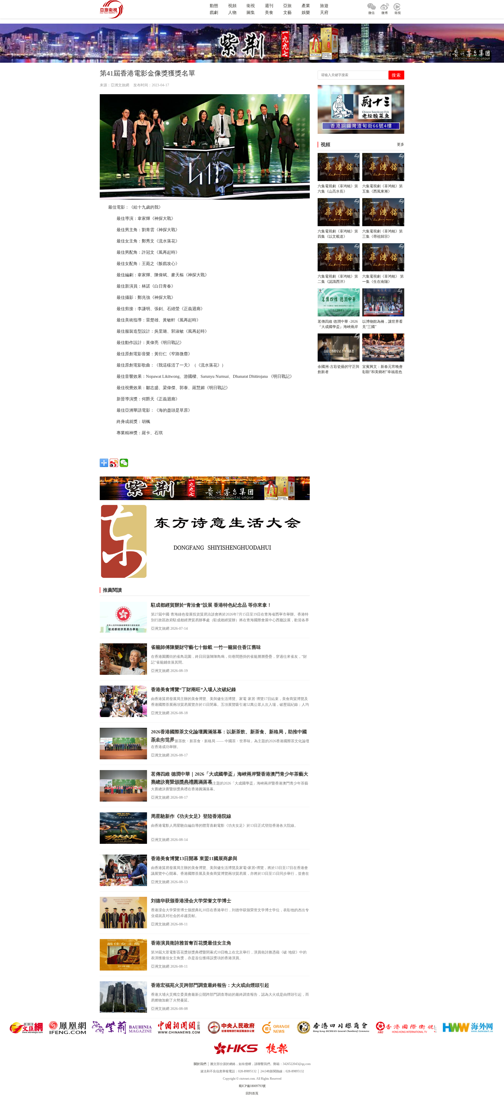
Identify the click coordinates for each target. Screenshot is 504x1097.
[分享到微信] (124, 463)
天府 (324, 12)
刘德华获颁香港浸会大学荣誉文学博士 (191, 900)
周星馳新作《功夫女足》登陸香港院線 (191, 816)
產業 (306, 5)
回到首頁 (252, 1093)
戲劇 (214, 12)
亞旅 (287, 5)
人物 (232, 12)
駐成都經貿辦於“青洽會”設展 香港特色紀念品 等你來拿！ (211, 605)
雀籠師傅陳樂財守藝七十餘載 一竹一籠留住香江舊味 (206, 647)
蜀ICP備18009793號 (252, 1086)
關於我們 (200, 1064)
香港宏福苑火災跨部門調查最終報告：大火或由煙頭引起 (210, 985)
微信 (371, 13)
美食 (269, 12)
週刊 (269, 5)
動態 (214, 5)
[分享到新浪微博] (114, 463)
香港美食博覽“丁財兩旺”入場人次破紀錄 (193, 689)
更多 (400, 144)
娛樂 (306, 12)
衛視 (250, 5)
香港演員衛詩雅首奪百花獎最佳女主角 (191, 943)
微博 (384, 13)
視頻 (232, 5)
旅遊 (324, 5)
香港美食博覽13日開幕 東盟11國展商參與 (194, 858)
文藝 (287, 12)
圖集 (250, 12)
